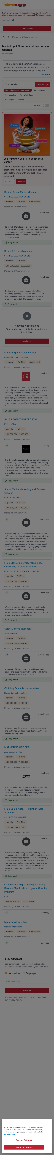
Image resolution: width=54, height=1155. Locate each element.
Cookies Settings (24, 1140)
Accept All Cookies (24, 1147)
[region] (27, 1136)
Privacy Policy (9, 1134)
